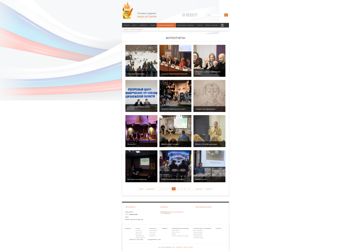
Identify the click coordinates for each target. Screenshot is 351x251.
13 (181, 189)
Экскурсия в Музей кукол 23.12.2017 (173, 109)
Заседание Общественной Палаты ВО (174, 74)
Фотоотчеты (176, 232)
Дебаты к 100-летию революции (206, 144)
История (152, 234)
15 (188, 189)
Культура (152, 232)
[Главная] (128, 10)
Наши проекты (140, 237)
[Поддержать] (222, 25)
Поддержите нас (154, 239)
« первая (140, 189)
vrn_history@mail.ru (166, 213)
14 (185, 189)
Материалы (175, 230)
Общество (153, 236)
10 (170, 189)
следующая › (199, 189)
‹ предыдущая (150, 189)
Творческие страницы (185, 25)
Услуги (199, 25)
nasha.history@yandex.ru (177, 212)
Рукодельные (197, 236)
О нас (134, 25)
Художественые (198, 237)
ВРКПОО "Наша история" (186, 247)
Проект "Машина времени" (180, 236)
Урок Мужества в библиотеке (137, 179)
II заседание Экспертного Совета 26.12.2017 (138, 108)
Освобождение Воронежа (136, 74)
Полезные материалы (166, 25)
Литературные (197, 232)
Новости (143, 25)
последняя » (209, 189)
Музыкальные (197, 234)
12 (177, 189)
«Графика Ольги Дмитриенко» (205, 109)
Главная (126, 25)
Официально (140, 236)
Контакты (139, 234)
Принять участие (211, 25)
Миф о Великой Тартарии (169, 144)
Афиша (152, 25)
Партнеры (139, 230)
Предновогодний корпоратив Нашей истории (207, 73)
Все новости (153, 230)
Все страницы (197, 230)
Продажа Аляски (201, 179)
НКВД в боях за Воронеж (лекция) (172, 179)
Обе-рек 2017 (131, 144)
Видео (174, 234)
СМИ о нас (139, 232)
